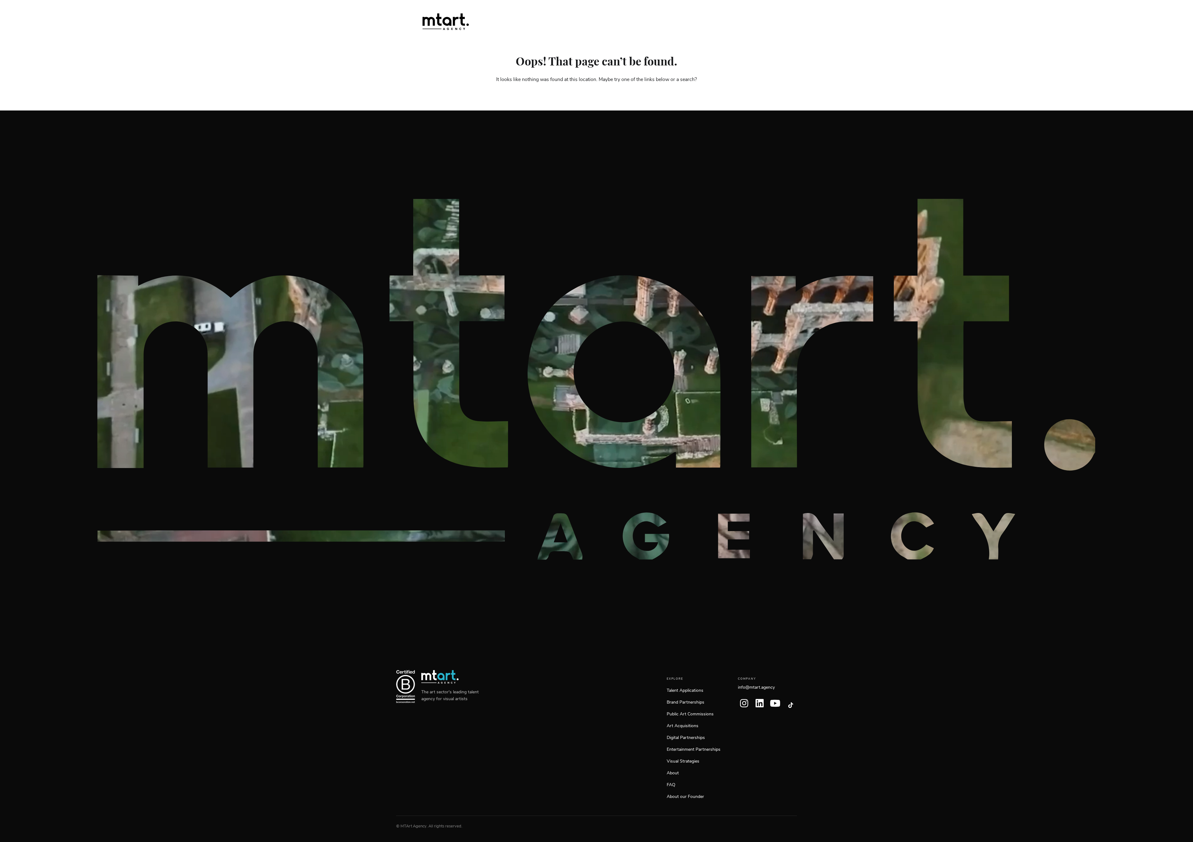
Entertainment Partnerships (693, 749)
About (673, 773)
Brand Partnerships (685, 702)
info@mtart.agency (756, 687)
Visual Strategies (683, 761)
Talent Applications (685, 690)
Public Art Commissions (690, 714)
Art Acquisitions (682, 726)
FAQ (671, 785)
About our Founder (685, 797)
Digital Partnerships (686, 738)
